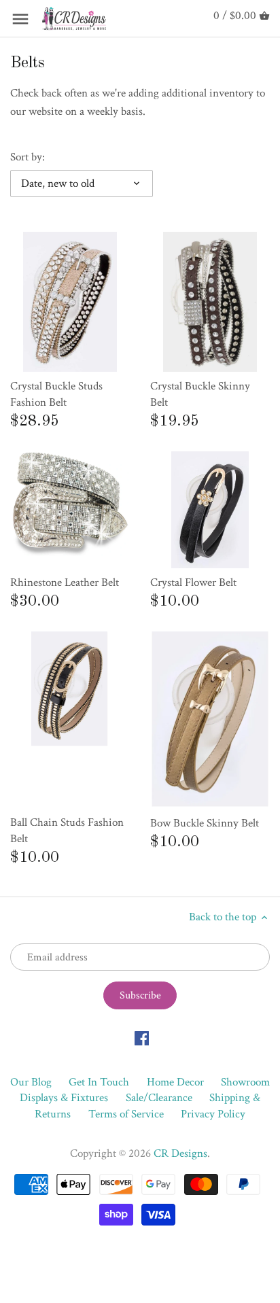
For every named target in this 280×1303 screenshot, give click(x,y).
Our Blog (31, 1082)
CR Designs (180, 1153)
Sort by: (27, 157)
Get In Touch (99, 1082)
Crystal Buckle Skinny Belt (200, 394)
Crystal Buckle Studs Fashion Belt (56, 394)
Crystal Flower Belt (193, 582)
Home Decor (175, 1082)
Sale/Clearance (159, 1097)
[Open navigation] (20, 19)
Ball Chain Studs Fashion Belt (67, 830)
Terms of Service (126, 1114)
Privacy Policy (213, 1114)
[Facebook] (142, 1038)
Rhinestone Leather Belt (64, 582)
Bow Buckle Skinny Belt (204, 823)
